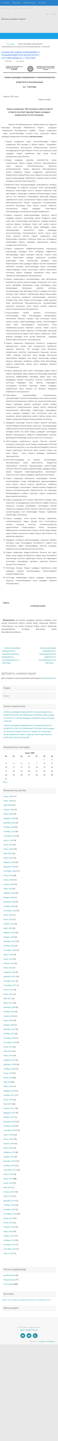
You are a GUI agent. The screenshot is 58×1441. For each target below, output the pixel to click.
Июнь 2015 (8, 1183)
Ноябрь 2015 (9, 1165)
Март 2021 (8, 1003)
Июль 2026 (8, 796)
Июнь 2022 (8, 959)
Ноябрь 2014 (9, 1205)
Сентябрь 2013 (10, 1249)
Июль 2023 (8, 915)
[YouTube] (47, 14)
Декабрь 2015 (9, 1161)
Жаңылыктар (9, 1280)
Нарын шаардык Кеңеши (29, 1330)
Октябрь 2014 (9, 1209)
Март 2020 (8, 1020)
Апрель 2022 (9, 963)
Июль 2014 (8, 1218)
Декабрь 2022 (9, 941)
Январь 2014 (9, 1236)
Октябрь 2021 (9, 981)
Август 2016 (9, 1135)
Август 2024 (9, 875)
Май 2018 (8, 1082)
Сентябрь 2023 (10, 910)
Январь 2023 (9, 937)
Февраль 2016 (9, 1152)
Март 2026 (8, 814)
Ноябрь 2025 (9, 827)
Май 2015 (8, 1187)
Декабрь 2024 (9, 866)
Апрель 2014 (9, 1227)
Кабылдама (16, 3)
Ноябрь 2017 (9, 1095)
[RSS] (55, 14)
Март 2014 (8, 1231)
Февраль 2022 (9, 972)
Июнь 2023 (8, 919)
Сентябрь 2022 (10, 950)
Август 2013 (9, 1253)
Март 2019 (8, 1055)
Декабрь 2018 (9, 1064)
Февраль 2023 (9, 932)
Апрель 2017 (9, 1108)
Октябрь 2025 (9, 831)
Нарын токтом (7, 1300)
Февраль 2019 (9, 1060)
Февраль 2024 (9, 893)
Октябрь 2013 (9, 1244)
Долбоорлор (18, 8)
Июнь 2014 (8, 1222)
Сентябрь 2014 (10, 1214)
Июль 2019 (8, 1047)
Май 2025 (8, 853)
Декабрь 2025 (9, 823)
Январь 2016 (9, 1157)
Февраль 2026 (9, 818)
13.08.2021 (8, 61)
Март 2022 (8, 967)
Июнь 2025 (8, 849)
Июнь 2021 (8, 994)
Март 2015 (8, 1196)
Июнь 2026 (8, 801)
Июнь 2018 (8, 1077)
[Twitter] (51, 14)
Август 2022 (9, 954)
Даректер (29, 8)
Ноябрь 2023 (9, 906)
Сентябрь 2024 (10, 871)
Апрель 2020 (9, 1016)
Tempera (42, 1341)
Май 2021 (8, 998)
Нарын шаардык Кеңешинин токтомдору (29, 1300)
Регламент (42, 3)
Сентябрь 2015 (10, 1170)
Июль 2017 (8, 1099)
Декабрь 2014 (9, 1200)
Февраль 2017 (9, 1113)
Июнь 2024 (8, 880)
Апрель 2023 (9, 924)
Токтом (48, 1300)
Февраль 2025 (9, 862)
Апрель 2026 (9, 809)
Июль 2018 (8, 1073)
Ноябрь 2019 (9, 1033)
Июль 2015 (8, 1179)
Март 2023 (8, 928)
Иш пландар (6, 8)
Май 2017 (8, 1104)
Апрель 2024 (9, 884)
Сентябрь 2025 (10, 836)
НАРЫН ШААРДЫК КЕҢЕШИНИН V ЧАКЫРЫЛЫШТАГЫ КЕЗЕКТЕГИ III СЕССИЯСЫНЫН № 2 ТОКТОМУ (11, 655)
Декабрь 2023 (9, 902)
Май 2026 (8, 805)
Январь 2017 (9, 1117)
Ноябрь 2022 (9, 946)
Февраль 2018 (9, 1091)
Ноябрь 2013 (9, 1240)
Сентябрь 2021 (10, 985)
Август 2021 (9, 989)
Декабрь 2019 (9, 1029)
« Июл (4, 782)
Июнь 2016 (8, 1139)
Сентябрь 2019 (10, 1042)
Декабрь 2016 (9, 1121)
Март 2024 (8, 888)
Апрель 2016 (9, 1143)
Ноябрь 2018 (9, 1069)
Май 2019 (8, 1051)
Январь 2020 (9, 1025)
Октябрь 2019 (9, 1038)
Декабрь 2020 (9, 1007)
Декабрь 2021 (9, 976)
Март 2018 (8, 1086)
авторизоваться (49, 678)
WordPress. (51, 1341)
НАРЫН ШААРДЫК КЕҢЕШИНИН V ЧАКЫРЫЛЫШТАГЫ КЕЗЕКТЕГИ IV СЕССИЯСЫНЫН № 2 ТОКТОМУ (47, 655)
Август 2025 (9, 840)
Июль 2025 (8, 844)
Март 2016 (8, 1148)
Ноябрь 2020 (9, 1011)
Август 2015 (9, 1174)
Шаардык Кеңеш (29, 3)
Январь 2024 (9, 897)
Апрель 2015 (9, 1192)
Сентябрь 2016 (10, 1130)
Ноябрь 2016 (9, 1126)
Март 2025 (8, 858)
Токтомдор (5, 3)
